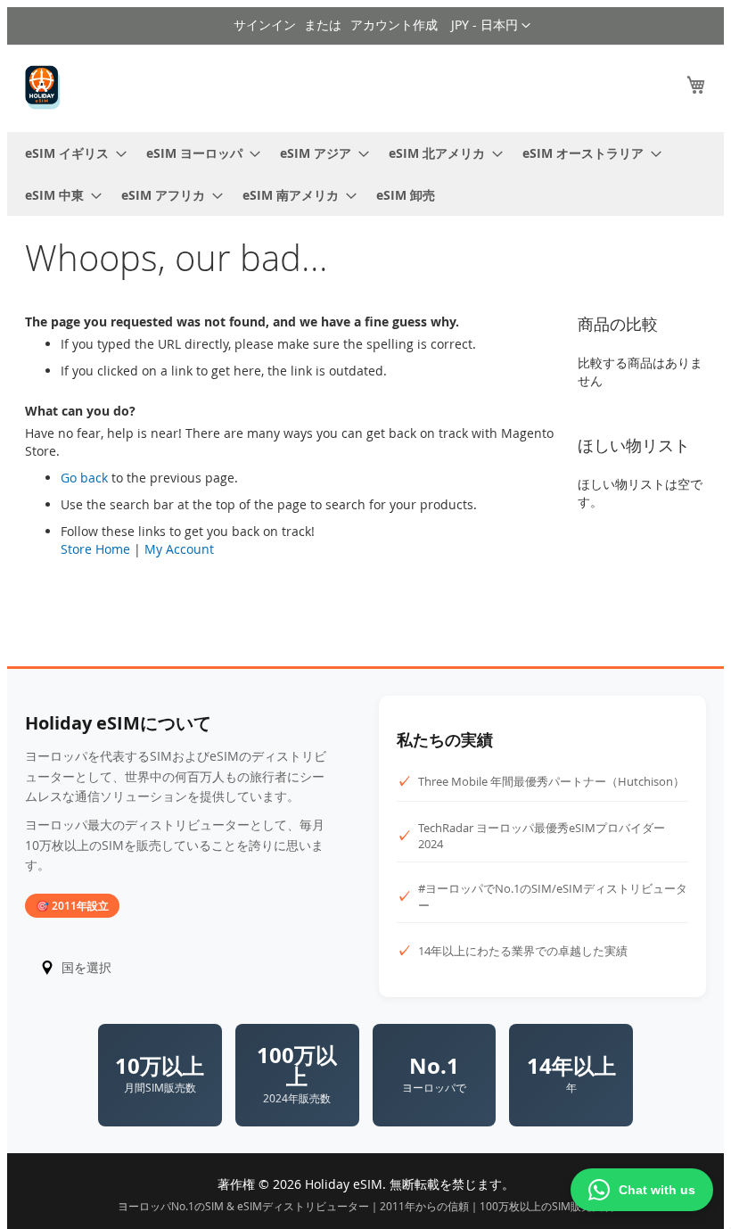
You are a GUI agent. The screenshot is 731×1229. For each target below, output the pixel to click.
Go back (84, 477)
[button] (490, 26)
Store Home (95, 548)
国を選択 (86, 967)
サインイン (265, 24)
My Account (179, 548)
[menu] (365, 174)
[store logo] (43, 87)
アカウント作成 (394, 24)
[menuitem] (70, 153)
